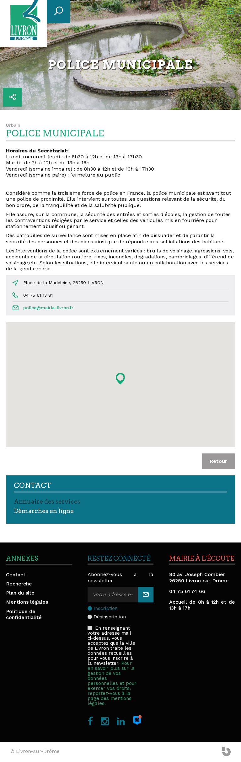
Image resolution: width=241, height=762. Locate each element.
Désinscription (110, 616)
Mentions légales (27, 602)
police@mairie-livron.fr (48, 307)
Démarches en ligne (44, 511)
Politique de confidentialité (24, 614)
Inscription (106, 608)
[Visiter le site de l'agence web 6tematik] (226, 752)
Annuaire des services (47, 502)
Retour (218, 461)
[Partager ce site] (12, 97)
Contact (15, 575)
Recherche (19, 584)
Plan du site (20, 593)
